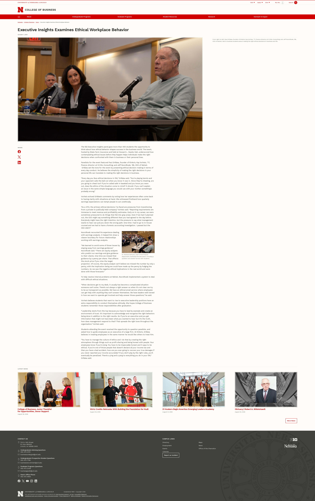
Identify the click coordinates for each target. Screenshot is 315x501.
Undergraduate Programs (81, 17)
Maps (200, 442)
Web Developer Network (62, 494)
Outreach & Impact (260, 17)
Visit (251, 2)
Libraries (166, 451)
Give (266, 2)
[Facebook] (19, 481)
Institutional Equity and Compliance (34, 496)
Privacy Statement (64, 496)
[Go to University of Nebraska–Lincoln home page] (20, 9)
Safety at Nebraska (76, 496)
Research (211, 17)
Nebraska (20, 22)
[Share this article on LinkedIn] (19, 162)
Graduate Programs (125, 17)
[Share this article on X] (19, 157)
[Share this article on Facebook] (19, 151)
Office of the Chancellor (207, 448)
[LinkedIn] (36, 481)
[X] (23, 481)
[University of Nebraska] (290, 445)
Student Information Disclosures (90, 496)
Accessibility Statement (80, 494)
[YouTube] (27, 481)
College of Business (40, 9)
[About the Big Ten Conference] (293, 439)
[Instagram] (31, 481)
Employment (167, 445)
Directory (166, 442)
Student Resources (170, 17)
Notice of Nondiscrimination (51, 496)
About (29, 17)
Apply (259, 2)
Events (165, 448)
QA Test (72, 494)
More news (291, 421)
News (37, 22)
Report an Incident (171, 455)
